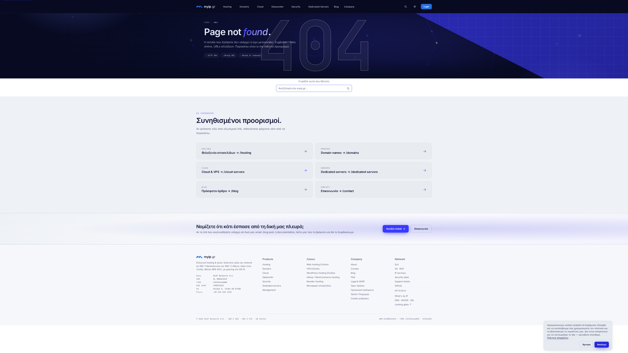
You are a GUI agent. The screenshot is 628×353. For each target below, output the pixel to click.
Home (207, 22)
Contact (355, 268)
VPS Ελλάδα (313, 268)
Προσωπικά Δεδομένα (362, 290)
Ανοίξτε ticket (395, 228)
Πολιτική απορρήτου (557, 337)
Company (349, 6)
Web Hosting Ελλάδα (318, 264)
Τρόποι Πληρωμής (360, 294)
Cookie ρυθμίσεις (360, 298)
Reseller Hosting (315, 281)
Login (426, 6)
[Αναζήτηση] (406, 6)
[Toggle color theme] (415, 6)
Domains (244, 6)
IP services (400, 273)
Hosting (227, 6)
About (354, 264)
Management (269, 290)
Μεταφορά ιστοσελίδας (319, 285)
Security (295, 6)
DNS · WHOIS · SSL (404, 300)
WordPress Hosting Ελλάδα (321, 273)
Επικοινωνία (421, 228)
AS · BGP (399, 268)
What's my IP (401, 296)
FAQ (353, 277)
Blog (336, 6)
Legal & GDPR (358, 281)
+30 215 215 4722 (222, 292)
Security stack (402, 277)
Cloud (260, 6)
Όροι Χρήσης (357, 285)
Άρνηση (587, 344)
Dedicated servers (271, 285)
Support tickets (402, 281)
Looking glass (403, 304)
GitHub (398, 285)
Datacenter (277, 6)
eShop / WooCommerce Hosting (323, 277)
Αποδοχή (601, 344)
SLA (397, 264)
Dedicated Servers (318, 6)
